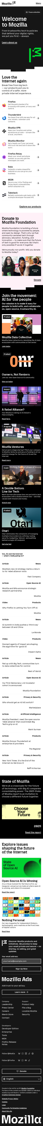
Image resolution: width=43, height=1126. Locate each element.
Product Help (28, 1004)
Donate (37, 280)
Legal (4, 1105)
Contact (5, 1018)
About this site (7, 1111)
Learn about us (9, 42)
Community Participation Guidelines (14, 1108)
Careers (5, 1011)
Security (26, 1014)
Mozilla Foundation (27, 1088)
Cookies (4, 1102)
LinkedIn (25, 1053)
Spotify (32, 1053)
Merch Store (7, 1014)
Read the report (33, 832)
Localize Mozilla (29, 1011)
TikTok (29, 1053)
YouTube (25, 1060)
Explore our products (30, 206)
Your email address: (10, 957)
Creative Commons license (11, 1095)
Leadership (7, 1004)
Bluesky (19, 1053)
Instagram (22, 1053)
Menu (38, 3)
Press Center (8, 1008)
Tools (4, 1035)
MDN (4, 1038)
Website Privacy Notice (10, 1099)
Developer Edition (10, 1028)
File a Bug (26, 1008)
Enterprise (7, 1032)
